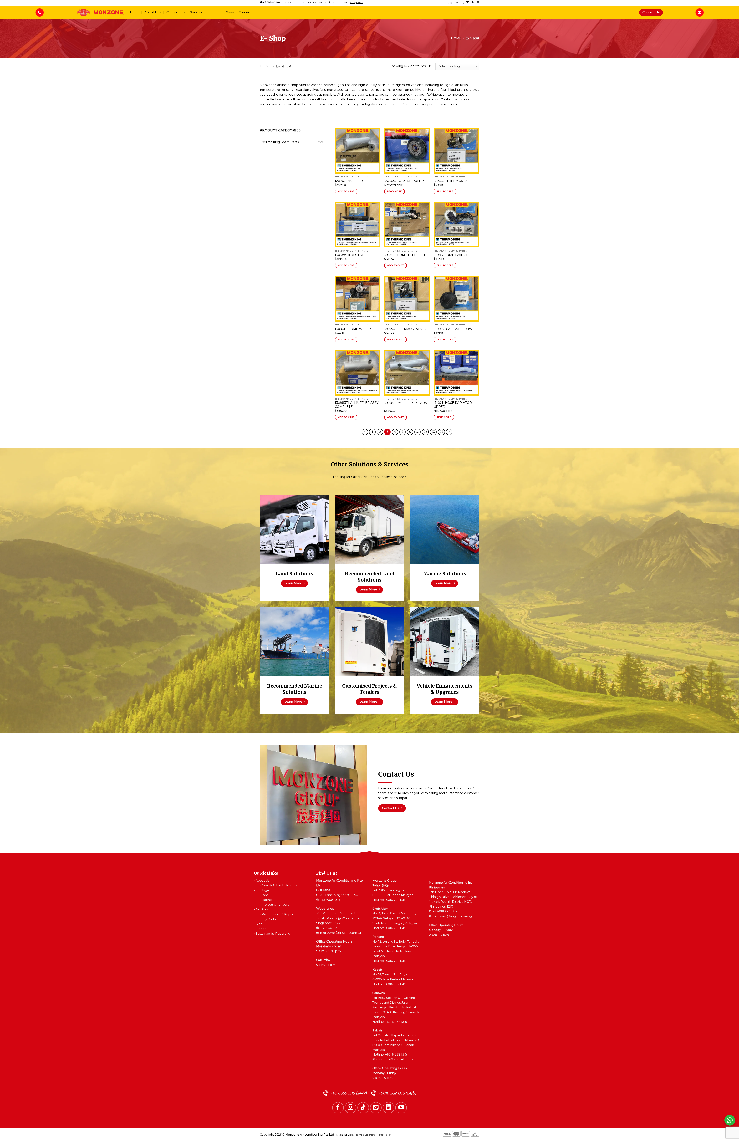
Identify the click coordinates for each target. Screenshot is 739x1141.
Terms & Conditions (365, 1135)
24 (441, 432)
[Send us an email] (376, 1107)
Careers (245, 12)
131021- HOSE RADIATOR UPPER (453, 405)
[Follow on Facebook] (338, 1107)
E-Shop (228, 12)
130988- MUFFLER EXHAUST (406, 403)
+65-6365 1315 (330, 900)
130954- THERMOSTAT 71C (405, 329)
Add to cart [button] (346, 191)
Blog (214, 12)
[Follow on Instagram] (350, 1107)
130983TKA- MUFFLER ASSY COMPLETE (356, 405)
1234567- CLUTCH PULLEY (404, 181)
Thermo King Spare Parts (279, 142)
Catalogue (174, 12)
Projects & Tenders (275, 904)
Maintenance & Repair (277, 914)
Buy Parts (268, 919)
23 (433, 432)
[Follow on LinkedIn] (388, 1107)
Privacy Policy (384, 1135)
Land (265, 895)
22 (425, 432)
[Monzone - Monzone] (100, 13)
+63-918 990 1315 (445, 911)
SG (450, 2)
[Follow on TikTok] (363, 1107)
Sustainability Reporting (273, 933)
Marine (266, 900)
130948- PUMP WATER (353, 329)
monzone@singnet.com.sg (340, 933)
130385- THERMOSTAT (451, 181)
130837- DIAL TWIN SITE (452, 255)
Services (196, 12)
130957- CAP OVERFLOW (453, 329)
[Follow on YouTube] (401, 1107)
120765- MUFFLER (349, 181)
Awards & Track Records (279, 885)
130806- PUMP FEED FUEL (405, 255)
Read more (394, 191)
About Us (152, 12)
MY (456, 2)
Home (135, 12)
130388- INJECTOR (349, 255)
